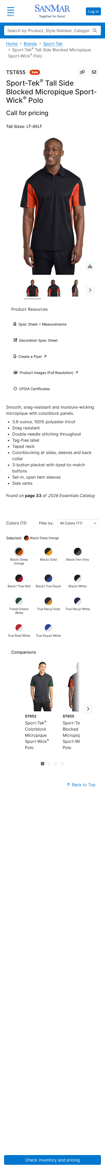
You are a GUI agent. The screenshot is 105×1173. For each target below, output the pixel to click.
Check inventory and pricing (52, 1159)
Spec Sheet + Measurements (42, 324)
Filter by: (46, 523)
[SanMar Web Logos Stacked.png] (52, 11)
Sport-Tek (52, 43)
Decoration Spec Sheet (38, 340)
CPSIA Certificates (34, 389)
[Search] (95, 30)
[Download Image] (90, 266)
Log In (93, 11)
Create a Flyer (30, 356)
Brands (30, 43)
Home (12, 43)
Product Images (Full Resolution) (46, 372)
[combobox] (78, 523)
